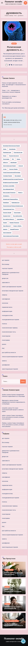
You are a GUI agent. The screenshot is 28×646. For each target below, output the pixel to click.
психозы (4, 323)
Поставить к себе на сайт (14, 247)
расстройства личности (8, 219)
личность (20, 192)
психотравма (6, 340)
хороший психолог (14, 229)
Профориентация (7, 152)
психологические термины (10, 327)
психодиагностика (7, 315)
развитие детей (6, 216)
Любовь (4, 423)
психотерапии (17, 212)
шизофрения (6, 365)
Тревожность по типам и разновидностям (12, 607)
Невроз (4, 149)
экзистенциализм (7, 232)
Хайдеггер (5, 162)
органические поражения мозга (10, 199)
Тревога (18, 159)
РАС (13, 159)
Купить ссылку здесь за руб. (14, 244)
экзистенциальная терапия (10, 369)
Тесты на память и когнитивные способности (13, 624)
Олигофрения (12, 149)
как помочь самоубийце (8, 185)
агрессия (20, 165)
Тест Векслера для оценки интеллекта (13, 108)
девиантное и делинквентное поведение (10, 273)
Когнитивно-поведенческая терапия (11, 145)
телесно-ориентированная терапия (12, 356)
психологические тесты (8, 209)
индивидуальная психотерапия (10, 182)
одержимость (6, 195)
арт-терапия (5, 260)
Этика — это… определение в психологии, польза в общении (14, 591)
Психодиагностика (18, 152)
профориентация (7, 311)
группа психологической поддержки (11, 172)
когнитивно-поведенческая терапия (12, 290)
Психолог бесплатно (14, 155)
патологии (5, 303)
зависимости (6, 282)
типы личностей (7, 226)
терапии (5, 222)
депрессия (5, 278)
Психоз (4, 155)
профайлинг (6, 202)
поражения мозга (7, 307)
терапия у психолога (14, 222)
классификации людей (8, 189)
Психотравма (6, 159)
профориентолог (16, 202)
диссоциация (18, 175)
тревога (4, 360)
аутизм (4, 169)
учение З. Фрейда (17, 226)
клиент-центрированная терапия (11, 286)
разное (14, 43)
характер (5, 229)
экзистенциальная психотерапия (11, 236)
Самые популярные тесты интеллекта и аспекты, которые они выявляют (13, 417)
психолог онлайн (7, 212)
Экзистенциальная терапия (9, 165)
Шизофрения (13, 162)
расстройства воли (17, 216)
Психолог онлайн (13, 1)
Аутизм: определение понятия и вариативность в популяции (13, 402)
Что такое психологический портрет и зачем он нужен (13, 409)
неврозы (4, 295)
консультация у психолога (9, 192)
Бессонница (5, 264)
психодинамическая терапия (10, 319)
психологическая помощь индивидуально (13, 206)
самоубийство (20, 219)
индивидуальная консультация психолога (13, 179)
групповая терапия (7, 175)
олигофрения (6, 299)
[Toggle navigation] (2, 3)
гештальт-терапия (13, 169)
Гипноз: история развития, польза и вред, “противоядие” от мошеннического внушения (14, 84)
